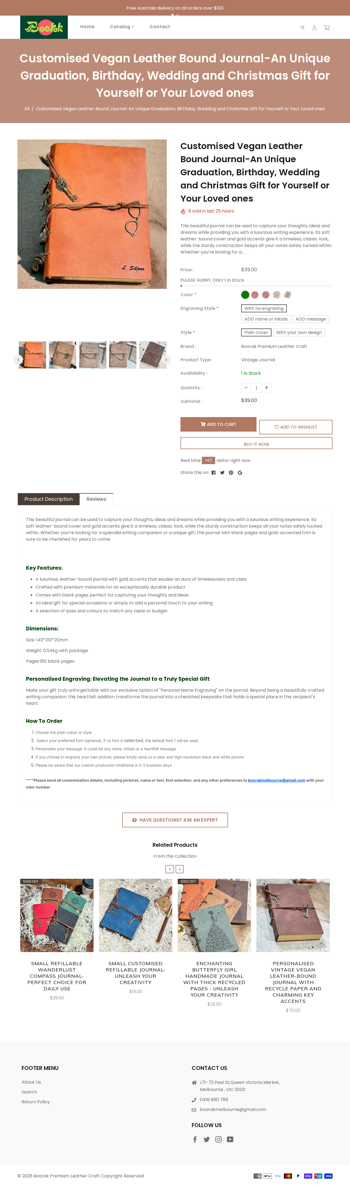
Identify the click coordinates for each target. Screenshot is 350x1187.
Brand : (188, 346)
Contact (160, 27)
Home (87, 27)
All (27, 109)
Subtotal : (191, 401)
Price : (187, 270)
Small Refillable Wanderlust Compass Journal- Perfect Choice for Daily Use (56, 976)
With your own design (299, 332)
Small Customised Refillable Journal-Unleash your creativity (136, 972)
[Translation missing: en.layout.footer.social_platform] (195, 1139)
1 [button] (172, 15)
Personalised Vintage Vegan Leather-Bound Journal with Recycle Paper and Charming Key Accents (293, 982)
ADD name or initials (266, 319)
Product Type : (196, 360)
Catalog (121, 27)
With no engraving (264, 308)
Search (29, 1092)
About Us (31, 1082)
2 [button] (177, 15)
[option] (175, 8)
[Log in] (314, 27)
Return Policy (36, 1102)
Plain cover (256, 332)
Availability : (194, 373)
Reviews (96, 499)
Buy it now (256, 444)
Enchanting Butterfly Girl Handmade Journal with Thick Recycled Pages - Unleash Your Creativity (214, 979)
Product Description (49, 499)
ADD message (311, 319)
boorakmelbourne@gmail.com (233, 1109)
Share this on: (194, 472)
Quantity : (191, 388)
